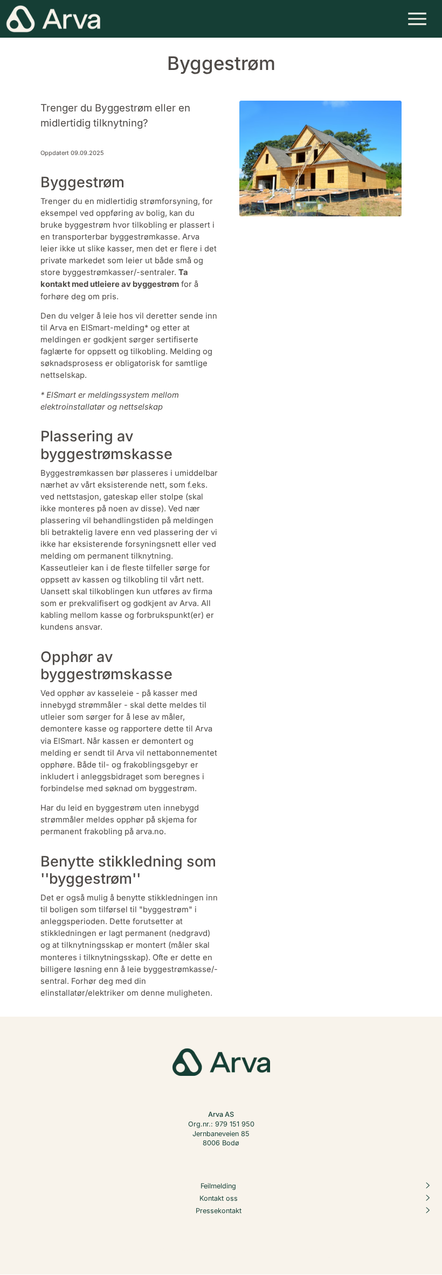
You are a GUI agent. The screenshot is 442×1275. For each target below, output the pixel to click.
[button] (417, 19)
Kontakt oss (218, 1198)
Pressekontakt (218, 1211)
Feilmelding (218, 1186)
